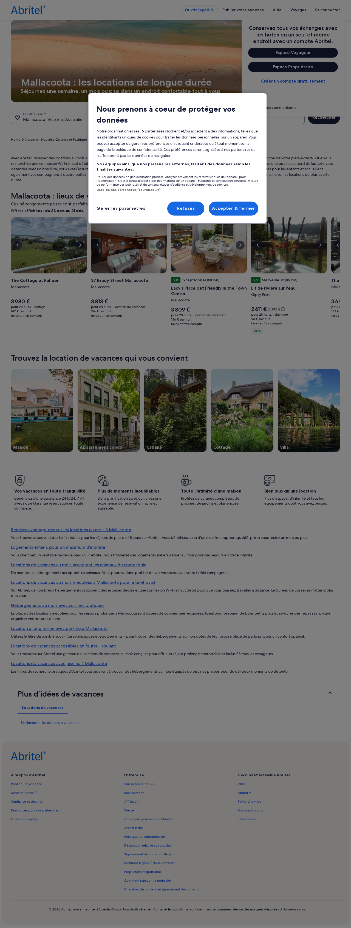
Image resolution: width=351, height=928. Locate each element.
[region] (177, 158)
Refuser (186, 208)
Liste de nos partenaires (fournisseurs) (128, 190)
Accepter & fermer (233, 208)
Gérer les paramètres (121, 208)
